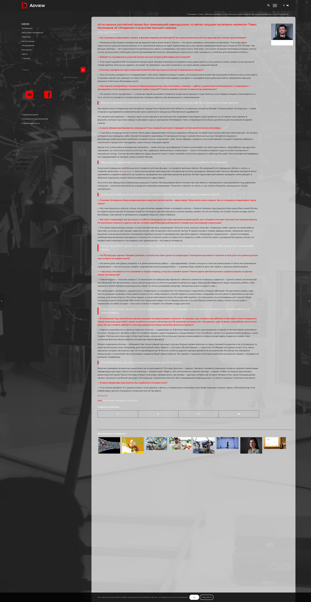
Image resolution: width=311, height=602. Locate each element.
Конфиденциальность (31, 123)
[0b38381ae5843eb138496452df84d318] (282, 34)
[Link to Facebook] (284, 5)
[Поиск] (268, 5)
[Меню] (274, 5)
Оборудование (28, 45)
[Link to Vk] (287, 5)
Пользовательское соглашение (35, 119)
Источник (103, 396)
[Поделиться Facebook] (118, 414)
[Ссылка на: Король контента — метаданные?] (109, 445)
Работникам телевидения (109, 32)
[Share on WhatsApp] (198, 414)
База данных (27, 50)
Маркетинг (26, 37)
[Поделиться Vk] (239, 414)
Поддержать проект (30, 115)
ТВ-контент (132, 401)
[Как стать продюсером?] (309, 301)
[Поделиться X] (158, 414)
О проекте (26, 58)
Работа (25, 54)
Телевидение (27, 28)
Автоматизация (28, 41)
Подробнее (207, 597)
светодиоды (125, 171)
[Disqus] (195, 494)
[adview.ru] (33, 5)
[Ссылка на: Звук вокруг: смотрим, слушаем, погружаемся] (227, 443)
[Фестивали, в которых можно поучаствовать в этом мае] (2, 301)
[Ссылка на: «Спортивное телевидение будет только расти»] (204, 445)
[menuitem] (268, 5)
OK (194, 597)
